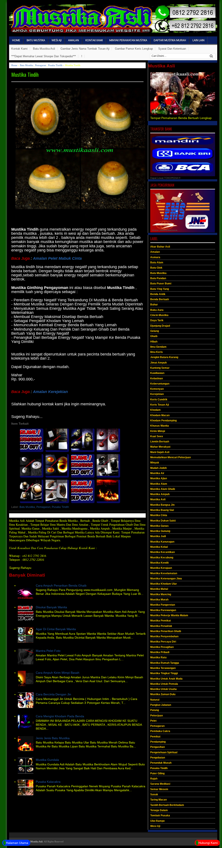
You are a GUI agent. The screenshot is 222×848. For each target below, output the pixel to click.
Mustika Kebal (159, 546)
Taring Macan (158, 799)
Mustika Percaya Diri (163, 641)
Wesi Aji (57, 40)
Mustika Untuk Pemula (164, 683)
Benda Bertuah (159, 299)
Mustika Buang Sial (162, 510)
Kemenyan (157, 388)
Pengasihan (157, 747)
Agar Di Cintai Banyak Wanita (56, 629)
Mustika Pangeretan (162, 604)
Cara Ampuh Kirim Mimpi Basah (57, 672)
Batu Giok (156, 267)
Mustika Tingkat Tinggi (164, 673)
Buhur (154, 304)
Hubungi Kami (208, 843)
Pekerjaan (156, 715)
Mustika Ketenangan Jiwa (166, 578)
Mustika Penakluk (161, 626)
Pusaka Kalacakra (48, 781)
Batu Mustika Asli (44, 48)
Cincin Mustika (159, 315)
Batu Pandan (158, 278)
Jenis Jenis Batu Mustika (53, 738)
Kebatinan (156, 378)
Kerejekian (157, 394)
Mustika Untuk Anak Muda (166, 678)
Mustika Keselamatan (163, 573)
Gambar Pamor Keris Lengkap (134, 48)
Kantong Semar (160, 367)
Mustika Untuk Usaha (163, 689)
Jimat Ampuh (158, 362)
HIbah (153, 341)
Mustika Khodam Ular (163, 583)
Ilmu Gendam (158, 346)
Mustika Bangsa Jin (162, 504)
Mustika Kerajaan (161, 567)
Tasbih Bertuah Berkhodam (167, 805)
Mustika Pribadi (159, 652)
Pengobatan (157, 757)
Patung (154, 710)
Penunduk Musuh (160, 762)
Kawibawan (157, 373)
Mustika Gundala (47, 760)
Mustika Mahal (159, 588)
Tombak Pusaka (160, 815)
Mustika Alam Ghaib (162, 489)
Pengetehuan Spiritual (163, 752)
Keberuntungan (159, 383)
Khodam (155, 409)
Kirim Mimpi (157, 431)
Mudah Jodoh (158, 468)
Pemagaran (40, 65)
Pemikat (155, 736)
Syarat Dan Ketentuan (172, 48)
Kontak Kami (94, 40)
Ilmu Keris (156, 352)
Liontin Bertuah (159, 441)
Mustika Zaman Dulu (162, 694)
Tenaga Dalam (159, 810)
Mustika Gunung (160, 531)
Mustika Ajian (158, 478)
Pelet (153, 720)
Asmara (155, 257)
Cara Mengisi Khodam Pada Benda (60, 716)
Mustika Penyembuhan (164, 636)
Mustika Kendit (159, 562)
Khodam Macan (160, 415)
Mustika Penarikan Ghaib (165, 631)
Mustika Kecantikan (162, 552)
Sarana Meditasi (160, 783)
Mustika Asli (157, 499)
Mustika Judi (158, 536)
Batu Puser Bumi (160, 283)
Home (16, 40)
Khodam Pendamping (163, 420)
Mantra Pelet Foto (48, 650)
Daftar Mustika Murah (170, 40)
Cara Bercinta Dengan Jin (53, 694)
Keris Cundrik (158, 399)
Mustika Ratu (158, 657)
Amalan (73, 40)
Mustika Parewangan (163, 610)
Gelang (154, 331)
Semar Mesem (159, 789)
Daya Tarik (156, 320)
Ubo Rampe (157, 820)
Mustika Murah (159, 599)
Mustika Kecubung (161, 557)
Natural (154, 699)
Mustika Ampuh (160, 494)
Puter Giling (157, 773)
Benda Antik (157, 294)
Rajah (153, 778)
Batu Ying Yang (159, 288)
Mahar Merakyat (160, 446)
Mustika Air (157, 473)
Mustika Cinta (158, 515)
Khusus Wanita (159, 425)
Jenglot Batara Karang (164, 357)
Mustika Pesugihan (162, 647)
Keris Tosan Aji (159, 404)
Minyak (154, 462)
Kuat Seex (156, 436)
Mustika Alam (158, 483)
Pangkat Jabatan (160, 704)
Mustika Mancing (160, 594)
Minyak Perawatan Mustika (128, 40)
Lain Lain (198, 40)
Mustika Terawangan (163, 668)
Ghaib (153, 336)
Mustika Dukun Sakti (163, 520)
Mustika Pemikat (160, 620)
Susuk (154, 794)
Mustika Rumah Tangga (164, 662)
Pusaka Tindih (55, 65)
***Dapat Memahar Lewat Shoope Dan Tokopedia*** (43, 56)
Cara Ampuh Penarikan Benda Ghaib (61, 585)
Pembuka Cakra (160, 731)
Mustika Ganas (159, 525)
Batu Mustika (36, 40)
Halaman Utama (17, 843)
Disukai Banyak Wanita (51, 607)
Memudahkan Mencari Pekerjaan (170, 457)
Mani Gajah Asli (159, 452)
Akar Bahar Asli (160, 246)
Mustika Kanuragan (162, 541)
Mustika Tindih (25, 74)
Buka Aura (156, 309)
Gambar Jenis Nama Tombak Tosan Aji (84, 48)
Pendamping (158, 741)
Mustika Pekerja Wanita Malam (169, 615)
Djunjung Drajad (160, 325)
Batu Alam (156, 262)
